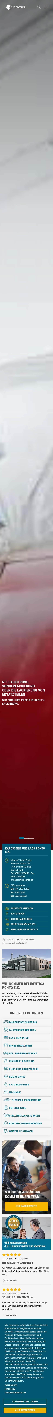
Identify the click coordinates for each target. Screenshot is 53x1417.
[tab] (21, 838)
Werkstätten (29, 940)
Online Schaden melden (23, 924)
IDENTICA (19, 940)
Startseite (10, 940)
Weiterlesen (11, 1280)
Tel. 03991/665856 (20, 873)
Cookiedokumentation (15, 1393)
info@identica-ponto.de (22, 880)
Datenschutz (11, 1385)
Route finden (17, 913)
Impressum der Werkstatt (24, 929)
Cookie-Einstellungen (25, 1401)
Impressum (10, 1389)
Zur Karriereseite (26, 1206)
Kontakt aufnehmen (21, 919)
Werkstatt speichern (22, 908)
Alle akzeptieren (25, 1410)
